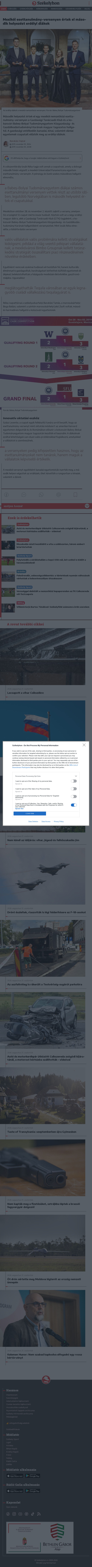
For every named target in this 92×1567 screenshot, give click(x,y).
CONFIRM (30, 813)
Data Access (46, 821)
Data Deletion (33, 821)
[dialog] (46, 783)
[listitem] (46, 776)
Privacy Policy (59, 821)
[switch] (74, 781)
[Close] (85, 746)
